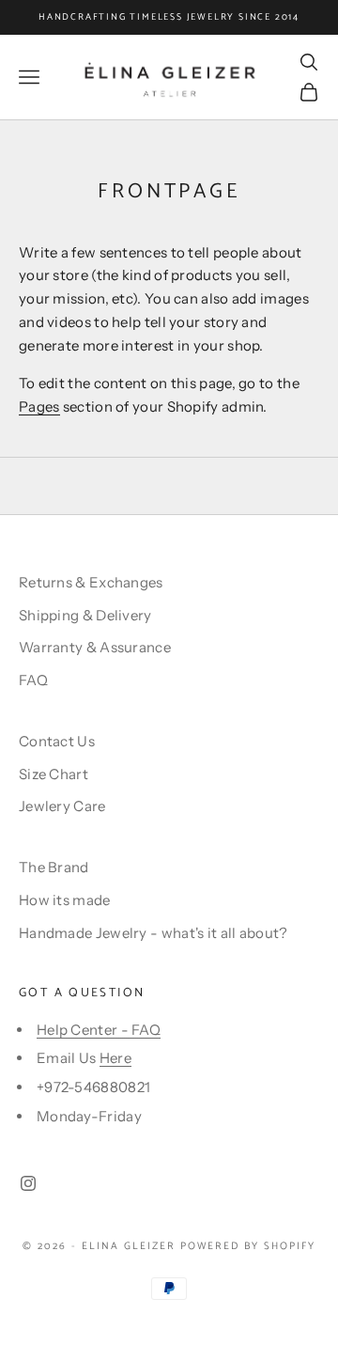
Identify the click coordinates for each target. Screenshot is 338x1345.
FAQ (33, 680)
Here (115, 1058)
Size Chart (53, 774)
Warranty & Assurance (95, 647)
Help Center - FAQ (99, 1030)
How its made (65, 900)
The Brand (54, 867)
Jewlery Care (62, 806)
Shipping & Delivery (85, 615)
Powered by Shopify (247, 1246)
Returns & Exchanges (91, 582)
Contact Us (57, 741)
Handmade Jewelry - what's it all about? (153, 933)
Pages (39, 406)
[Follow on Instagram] (28, 1183)
